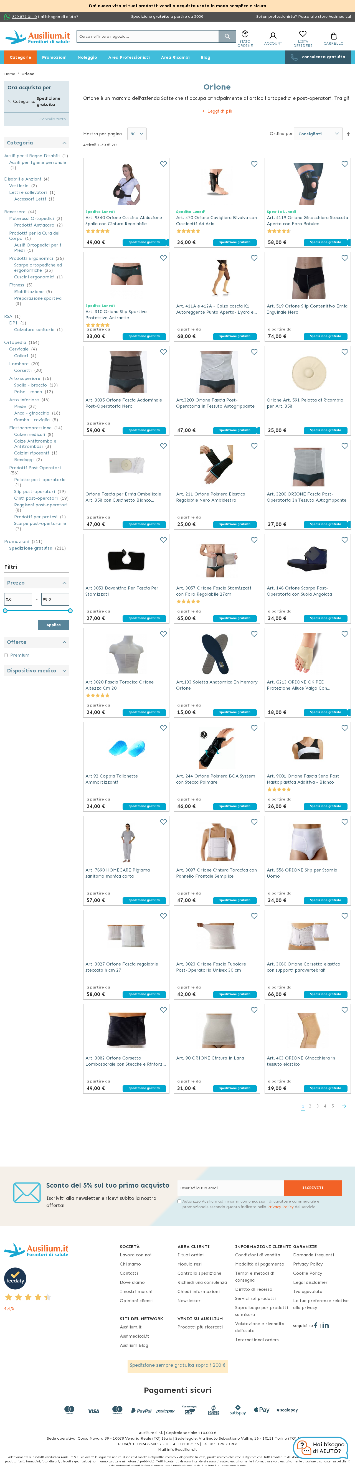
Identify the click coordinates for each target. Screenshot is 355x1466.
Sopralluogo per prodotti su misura (261, 1311)
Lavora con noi (135, 1254)
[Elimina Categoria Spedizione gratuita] (9, 101)
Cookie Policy (307, 1273)
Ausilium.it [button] (131, 1327)
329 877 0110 (24, 16)
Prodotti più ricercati (200, 1327)
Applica (54, 625)
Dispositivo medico (31, 670)
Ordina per (281, 133)
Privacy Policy (280, 1207)
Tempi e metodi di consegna (254, 1277)
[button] (348, 134)
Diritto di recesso (253, 1289)
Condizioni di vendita (257, 1254)
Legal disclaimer (310, 1282)
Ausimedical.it (134, 1336)
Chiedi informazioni (199, 1291)
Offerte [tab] (16, 642)
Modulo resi (190, 1264)
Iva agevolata (307, 1291)
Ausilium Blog (134, 1345)
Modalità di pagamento (259, 1264)
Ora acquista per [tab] (29, 87)
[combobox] (156, 36)
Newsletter (189, 1300)
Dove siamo (132, 1282)
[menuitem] (20, 57)
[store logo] (38, 37)
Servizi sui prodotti (255, 1298)
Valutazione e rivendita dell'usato (259, 1327)
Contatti (129, 1273)
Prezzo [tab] (16, 583)
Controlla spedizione (199, 1273)
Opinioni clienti (136, 1300)
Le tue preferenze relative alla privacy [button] (321, 1304)
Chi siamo (130, 1264)
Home (10, 74)
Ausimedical (340, 16)
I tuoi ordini (191, 1254)
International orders (257, 1339)
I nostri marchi (136, 1291)
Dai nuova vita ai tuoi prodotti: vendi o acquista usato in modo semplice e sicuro (177, 5)
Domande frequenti (313, 1254)
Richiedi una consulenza (202, 1282)
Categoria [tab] (20, 142)
